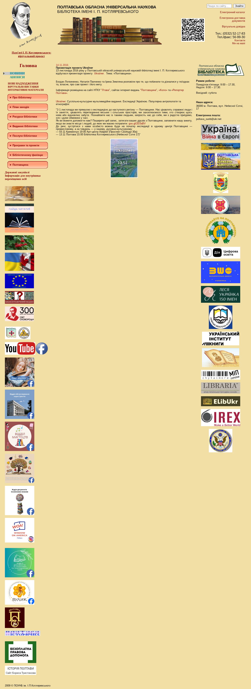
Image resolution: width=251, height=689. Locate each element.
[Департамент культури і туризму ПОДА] (220, 192)
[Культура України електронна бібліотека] (220, 366)
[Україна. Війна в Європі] (220, 139)
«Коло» (163, 90)
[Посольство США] (220, 451)
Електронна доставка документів (232, 19)
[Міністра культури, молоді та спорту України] (220, 149)
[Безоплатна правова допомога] (20, 662)
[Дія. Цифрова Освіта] (220, 257)
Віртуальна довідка (233, 26)
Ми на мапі (238, 43)
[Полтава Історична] (22, 634)
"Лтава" (105, 90)
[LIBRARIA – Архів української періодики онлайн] (220, 392)
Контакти (240, 40)
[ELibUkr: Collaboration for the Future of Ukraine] (220, 405)
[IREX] (220, 425)
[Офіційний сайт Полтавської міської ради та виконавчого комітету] (220, 213)
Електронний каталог (232, 12)
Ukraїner (99, 73)
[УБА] (220, 328)
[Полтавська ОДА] (220, 168)
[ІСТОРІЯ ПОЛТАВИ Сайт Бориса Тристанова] (20, 674)
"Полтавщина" (148, 90)
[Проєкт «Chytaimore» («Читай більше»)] (220, 378)
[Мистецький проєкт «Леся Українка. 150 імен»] (220, 301)
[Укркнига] (220, 344)
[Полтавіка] (15, 627)
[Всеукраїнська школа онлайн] (220, 282)
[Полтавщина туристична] (220, 243)
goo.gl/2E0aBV (137, 123)
